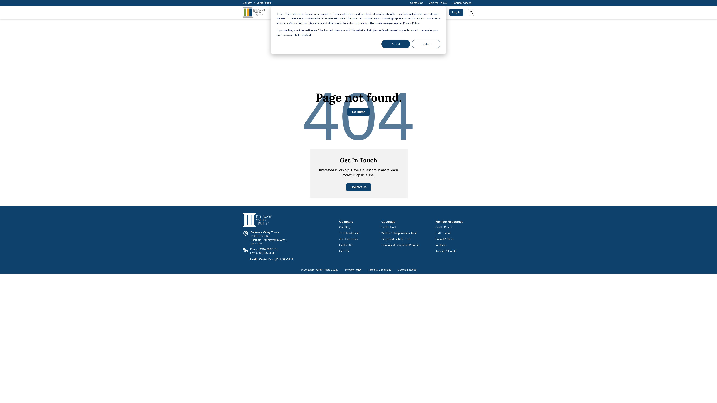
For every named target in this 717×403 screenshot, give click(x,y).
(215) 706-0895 (265, 252)
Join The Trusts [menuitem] (348, 239)
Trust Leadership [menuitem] (349, 233)
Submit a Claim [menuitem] (444, 239)
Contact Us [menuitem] (345, 245)
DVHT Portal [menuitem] (443, 233)
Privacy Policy (353, 269)
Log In (456, 12)
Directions (256, 243)
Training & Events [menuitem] (446, 251)
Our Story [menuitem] (345, 227)
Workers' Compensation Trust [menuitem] (399, 233)
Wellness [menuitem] (441, 245)
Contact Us (416, 2)
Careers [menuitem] (344, 251)
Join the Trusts (438, 2)
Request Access (461, 2)
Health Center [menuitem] (444, 227)
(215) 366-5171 (284, 259)
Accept (396, 44)
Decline (426, 44)
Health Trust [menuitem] (388, 227)
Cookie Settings (407, 269)
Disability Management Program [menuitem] (400, 245)
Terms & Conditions (379, 269)
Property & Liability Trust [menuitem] (395, 239)
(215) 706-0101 (262, 2)
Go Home (358, 111)
